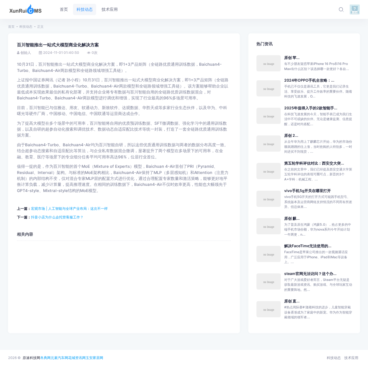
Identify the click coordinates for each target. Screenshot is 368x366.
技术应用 (351, 357)
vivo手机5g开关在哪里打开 (307, 190)
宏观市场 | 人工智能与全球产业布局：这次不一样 (69, 208)
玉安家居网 (94, 357)
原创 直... (292, 301)
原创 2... (291, 135)
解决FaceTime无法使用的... (307, 245)
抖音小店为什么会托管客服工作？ (57, 217)
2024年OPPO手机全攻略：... (309, 80)
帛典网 (45, 357)
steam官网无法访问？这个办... (310, 273)
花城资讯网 (77, 357)
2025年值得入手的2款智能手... (310, 108)
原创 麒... (292, 218)
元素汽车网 (59, 357)
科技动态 (25, 27)
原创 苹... (292, 57)
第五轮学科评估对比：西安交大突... (314, 163)
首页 (11, 27)
